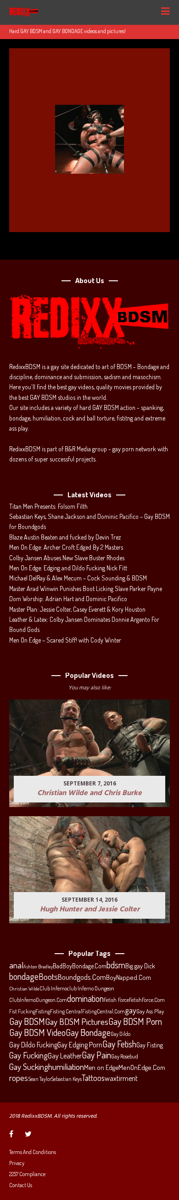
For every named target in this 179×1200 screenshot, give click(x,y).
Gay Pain (96, 1055)
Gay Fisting (149, 1045)
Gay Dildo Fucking (33, 1044)
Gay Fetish (119, 1044)
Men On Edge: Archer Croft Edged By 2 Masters (66, 547)
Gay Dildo (120, 1033)
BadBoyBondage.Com (79, 966)
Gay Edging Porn (79, 1044)
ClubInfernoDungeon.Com (38, 999)
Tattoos (93, 1078)
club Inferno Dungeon (90, 988)
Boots (48, 977)
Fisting (42, 1011)
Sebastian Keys (66, 1078)
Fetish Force (116, 999)
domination (85, 999)
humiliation (66, 1067)
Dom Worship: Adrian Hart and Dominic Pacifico (68, 599)
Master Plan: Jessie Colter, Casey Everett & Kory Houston (77, 609)
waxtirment (121, 1078)
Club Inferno (53, 988)
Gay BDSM (27, 1021)
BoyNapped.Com (128, 977)
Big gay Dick (140, 965)
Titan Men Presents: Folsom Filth (48, 506)
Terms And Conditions (32, 1152)
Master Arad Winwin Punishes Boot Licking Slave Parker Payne (85, 588)
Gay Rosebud (124, 1056)
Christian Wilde (24, 988)
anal (16, 965)
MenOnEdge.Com (141, 1067)
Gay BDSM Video (37, 1033)
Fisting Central (66, 1011)
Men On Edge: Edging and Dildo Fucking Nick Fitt (68, 568)
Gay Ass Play (150, 1011)
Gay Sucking (28, 1067)
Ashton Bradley (38, 966)
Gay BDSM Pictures (76, 1022)
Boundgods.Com (82, 977)
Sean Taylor (39, 1078)
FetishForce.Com (147, 999)
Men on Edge (101, 1067)
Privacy (16, 1163)
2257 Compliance (27, 1174)
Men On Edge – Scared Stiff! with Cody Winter (65, 640)
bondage (24, 977)
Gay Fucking (28, 1055)
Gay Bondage (88, 1033)
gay (130, 1010)
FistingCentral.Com (103, 1011)
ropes (18, 1078)
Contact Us (20, 1185)
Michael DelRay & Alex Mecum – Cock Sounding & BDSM (78, 578)
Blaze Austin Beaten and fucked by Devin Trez (65, 537)
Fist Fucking (22, 1011)
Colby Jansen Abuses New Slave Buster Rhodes (66, 558)
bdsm (115, 965)
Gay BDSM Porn (135, 1021)
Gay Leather (65, 1055)
